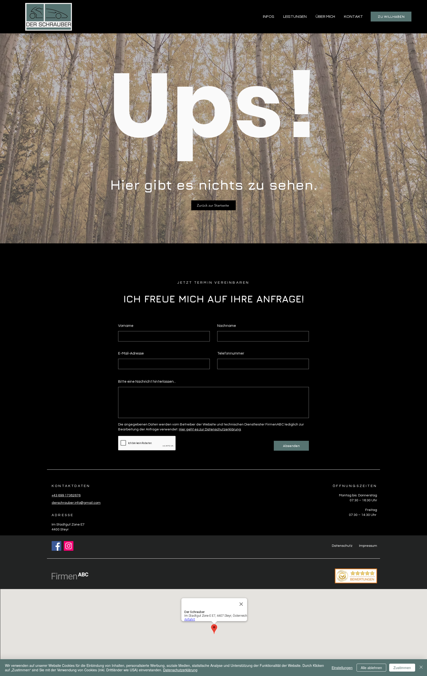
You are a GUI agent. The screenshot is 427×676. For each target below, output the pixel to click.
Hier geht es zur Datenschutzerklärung (210, 429)
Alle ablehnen (371, 667)
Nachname (226, 326)
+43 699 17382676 (66, 495)
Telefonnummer (230, 353)
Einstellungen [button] (342, 667)
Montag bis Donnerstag (358, 495)
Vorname (125, 326)
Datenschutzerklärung (180, 669)
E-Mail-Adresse (131, 353)
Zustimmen (402, 667)
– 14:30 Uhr (367, 515)
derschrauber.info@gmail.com (76, 503)
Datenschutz (342, 546)
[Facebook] (56, 546)
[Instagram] (68, 546)
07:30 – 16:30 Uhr (363, 500)
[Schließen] (421, 667)
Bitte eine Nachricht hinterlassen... (147, 381)
